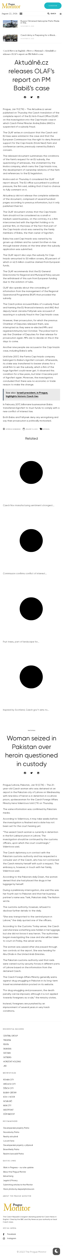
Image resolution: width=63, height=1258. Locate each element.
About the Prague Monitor (14, 1172)
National (46, 429)
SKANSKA (7, 1049)
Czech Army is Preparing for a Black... (38, 35)
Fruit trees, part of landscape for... (21, 642)
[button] (53, 5)
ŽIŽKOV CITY (8, 1088)
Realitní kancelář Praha (13, 1154)
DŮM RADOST (9, 1114)
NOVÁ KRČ (7, 1101)
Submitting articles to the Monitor (18, 1185)
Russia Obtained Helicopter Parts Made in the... (40, 22)
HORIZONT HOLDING (12, 1062)
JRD (5, 1066)
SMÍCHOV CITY (9, 1084)
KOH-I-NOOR (9, 1097)
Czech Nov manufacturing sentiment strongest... (28, 505)
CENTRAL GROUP (10, 1036)
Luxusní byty (8, 1141)
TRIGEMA (7, 1040)
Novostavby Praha (11, 1132)
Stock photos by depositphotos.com (18, 1189)
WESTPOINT (8, 1110)
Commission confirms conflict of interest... (25, 573)
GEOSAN (7, 1053)
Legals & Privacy (10, 1181)
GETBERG (7, 1057)
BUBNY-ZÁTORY (10, 1093)
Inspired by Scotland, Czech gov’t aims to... (26, 710)
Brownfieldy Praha (11, 1150)
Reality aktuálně (10, 1137)
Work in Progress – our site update (18, 1168)
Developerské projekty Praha (16, 1128)
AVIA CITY (7, 1106)
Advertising (8, 1176)
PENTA (6, 1044)
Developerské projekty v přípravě (18, 1145)
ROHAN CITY (8, 1080)
